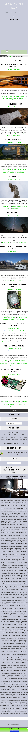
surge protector (6, 319)
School (8, 135)
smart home (17, 404)
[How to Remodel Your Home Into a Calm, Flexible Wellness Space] (14, 497)
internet (21, 98)
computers (8, 98)
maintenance (23, 361)
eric (19, 69)
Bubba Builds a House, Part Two (11, 443)
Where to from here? (14, 140)
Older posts (14, 410)
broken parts (12, 361)
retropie (7, 404)
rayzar (6, 363)
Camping (4, 206)
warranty (6, 365)
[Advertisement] (14, 36)
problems (10, 171)
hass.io (2, 402)
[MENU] (7, 51)
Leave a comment (16, 135)
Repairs (13, 360)
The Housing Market (14, 104)
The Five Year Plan (14, 212)
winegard (12, 172)
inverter (3, 171)
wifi (12, 99)
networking (15, 402)
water (14, 341)
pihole (19, 402)
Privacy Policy (14, 414)
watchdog (12, 319)
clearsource (13, 340)
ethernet (13, 98)
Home (10, 56)
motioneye (10, 402)
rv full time (15, 171)
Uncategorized (6, 133)
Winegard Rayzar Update (14, 346)
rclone (4, 404)
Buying (4, 169)
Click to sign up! (14, 730)
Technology (22, 96)
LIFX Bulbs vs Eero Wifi (10, 432)
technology (8, 99)
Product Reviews (5, 96)
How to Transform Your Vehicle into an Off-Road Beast (13, 439)
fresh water (19, 340)
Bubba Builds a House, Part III (9, 434)
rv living (19, 171)
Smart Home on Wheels (14, 96)
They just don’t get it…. (14, 177)
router (25, 98)
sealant (20, 363)
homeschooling (23, 133)
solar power (23, 171)
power (6, 171)
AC (18, 317)
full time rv (17, 98)
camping (13, 133)
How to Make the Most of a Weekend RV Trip (11, 437)
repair (9, 363)
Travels (8, 206)
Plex (22, 402)
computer (4, 98)
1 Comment (18, 99)
